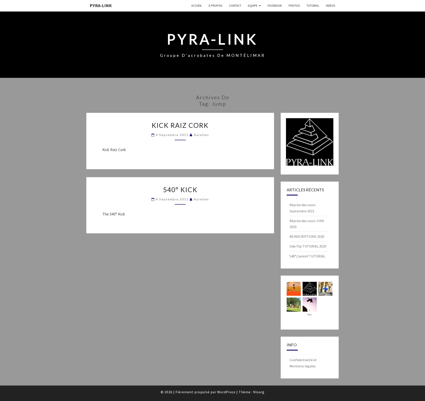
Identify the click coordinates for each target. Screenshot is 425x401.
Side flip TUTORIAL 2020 (308, 246)
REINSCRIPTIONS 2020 (307, 236)
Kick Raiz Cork (180, 125)
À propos (215, 6)
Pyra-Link (101, 5)
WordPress (226, 392)
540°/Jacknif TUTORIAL (307, 256)
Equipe (252, 6)
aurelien (201, 135)
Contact (235, 6)
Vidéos (330, 6)
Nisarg (259, 392)
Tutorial (313, 6)
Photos (294, 6)
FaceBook (275, 6)
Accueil (196, 6)
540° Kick (180, 190)
